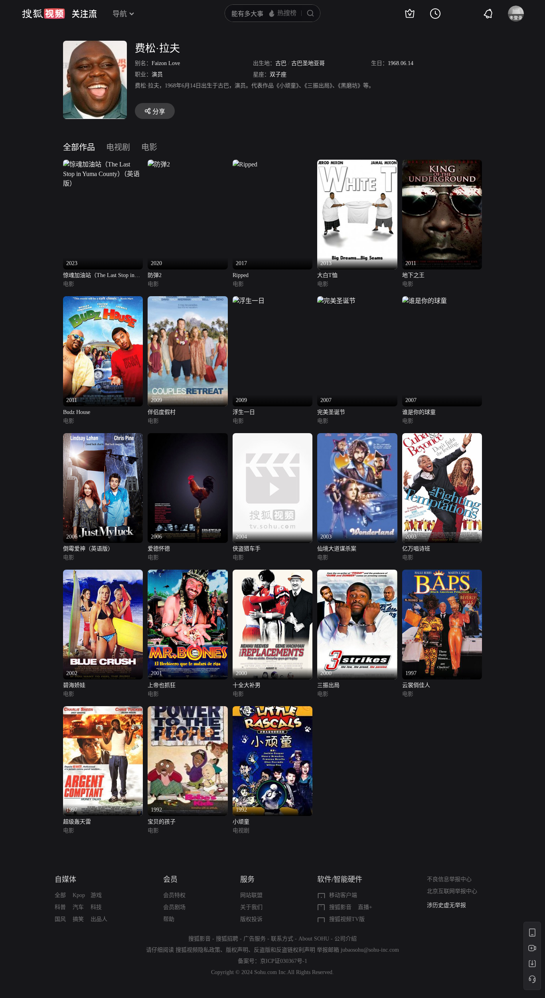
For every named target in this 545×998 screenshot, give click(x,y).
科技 (96, 907)
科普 (60, 907)
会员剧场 (174, 907)
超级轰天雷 (77, 822)
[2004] (272, 437)
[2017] (245, 164)
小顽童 (241, 822)
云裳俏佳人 (416, 685)
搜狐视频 (43, 13)
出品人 (99, 919)
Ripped (241, 275)
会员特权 (174, 895)
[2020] (159, 164)
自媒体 (65, 879)
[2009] (187, 300)
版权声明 (237, 950)
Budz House (76, 412)
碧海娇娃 (74, 685)
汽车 (78, 907)
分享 (158, 111)
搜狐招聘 (227, 939)
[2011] (442, 164)
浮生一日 (244, 412)
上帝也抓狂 (162, 685)
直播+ (365, 907)
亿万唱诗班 (416, 549)
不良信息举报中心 (449, 879)
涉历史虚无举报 (446, 905)
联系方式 (282, 939)
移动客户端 (343, 895)
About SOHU (313, 939)
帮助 (168, 919)
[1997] (442, 574)
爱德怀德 (159, 549)
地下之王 (413, 275)
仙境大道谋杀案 (336, 549)
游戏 (96, 895)
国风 (60, 919)
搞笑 (78, 919)
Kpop (79, 895)
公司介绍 (345, 939)
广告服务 (254, 939)
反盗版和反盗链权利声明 (284, 950)
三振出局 (328, 685)
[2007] (336, 300)
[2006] (103, 437)
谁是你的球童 (419, 412)
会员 (170, 879)
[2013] (357, 164)
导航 (120, 14)
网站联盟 (251, 895)
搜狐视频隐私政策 (198, 950)
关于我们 (251, 907)
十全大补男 (247, 685)
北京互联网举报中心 (452, 891)
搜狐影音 (340, 907)
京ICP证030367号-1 (283, 961)
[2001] (187, 574)
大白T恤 (327, 275)
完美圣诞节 (331, 412)
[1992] (187, 710)
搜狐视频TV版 (347, 919)
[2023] (103, 164)
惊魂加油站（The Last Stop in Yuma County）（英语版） (98, 276)
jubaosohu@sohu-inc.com (370, 950)
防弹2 (155, 275)
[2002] (103, 574)
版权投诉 (251, 919)
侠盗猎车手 (247, 549)
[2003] (357, 437)
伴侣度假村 (162, 412)
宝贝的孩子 (162, 822)
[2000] (272, 574)
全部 (60, 895)
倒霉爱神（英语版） (88, 549)
